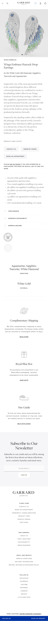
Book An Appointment (24, 509)
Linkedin (24, 591)
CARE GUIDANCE (13, 211)
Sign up (24, 475)
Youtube (24, 584)
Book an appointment (15, 156)
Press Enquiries (24, 545)
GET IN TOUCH (15, 164)
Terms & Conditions (24, 558)
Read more (24, 336)
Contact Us (24, 506)
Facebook (24, 581)
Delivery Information (24, 561)
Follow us (24, 575)
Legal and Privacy (24, 555)
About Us (24, 535)
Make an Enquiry (38, 618)
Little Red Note (24, 597)
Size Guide (24, 522)
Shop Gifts (24, 380)
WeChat (24, 594)
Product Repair (24, 519)
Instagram (24, 578)
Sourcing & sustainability (17, 218)
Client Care (24, 503)
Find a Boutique (24, 539)
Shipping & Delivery (15, 225)
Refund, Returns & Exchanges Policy (24, 565)
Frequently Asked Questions (24, 513)
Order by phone (30, 149)
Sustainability (24, 542)
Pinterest (24, 587)
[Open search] (7, 3)
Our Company (24, 532)
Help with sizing (24, 423)
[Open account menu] (40, 3)
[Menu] (2, 3)
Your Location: (24, 614)
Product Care (24, 516)
